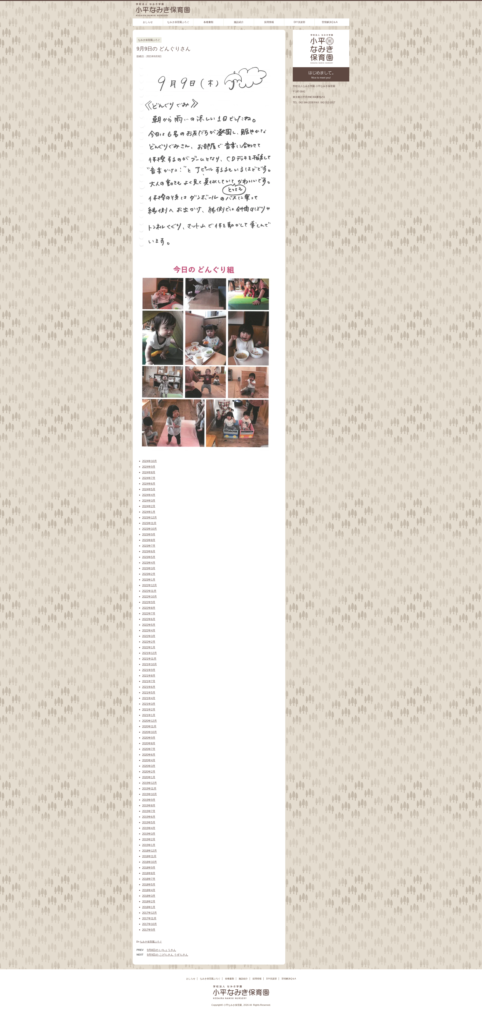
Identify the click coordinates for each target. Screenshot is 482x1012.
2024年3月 (148, 500)
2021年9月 (148, 670)
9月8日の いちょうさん (161, 950)
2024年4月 (148, 494)
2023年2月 (148, 574)
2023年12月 (149, 517)
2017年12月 (149, 912)
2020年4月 (148, 760)
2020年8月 (148, 743)
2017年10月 (149, 924)
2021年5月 (148, 692)
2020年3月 (148, 766)
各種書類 (208, 22)
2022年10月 (149, 596)
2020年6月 (148, 754)
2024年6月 (148, 483)
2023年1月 (148, 579)
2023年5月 (148, 557)
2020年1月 (148, 777)
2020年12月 (149, 720)
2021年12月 (149, 653)
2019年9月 (148, 799)
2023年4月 (148, 562)
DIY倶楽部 (299, 22)
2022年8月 (148, 607)
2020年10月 (149, 732)
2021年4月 (148, 698)
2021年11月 (149, 658)
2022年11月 (149, 590)
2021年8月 (148, 675)
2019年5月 (148, 822)
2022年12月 (149, 585)
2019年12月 (149, 782)
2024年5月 (148, 489)
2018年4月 (148, 890)
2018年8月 (148, 873)
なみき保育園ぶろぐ (178, 22)
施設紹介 (239, 22)
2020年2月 (148, 771)
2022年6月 (148, 619)
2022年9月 (148, 602)
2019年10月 (149, 794)
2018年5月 (148, 884)
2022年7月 (148, 613)
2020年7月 (148, 749)
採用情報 (269, 22)
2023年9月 (148, 534)
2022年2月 (148, 641)
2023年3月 (148, 568)
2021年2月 (148, 709)
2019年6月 (148, 816)
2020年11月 (149, 726)
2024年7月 (148, 478)
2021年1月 (148, 715)
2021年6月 (148, 686)
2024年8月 (148, 472)
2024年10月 (149, 461)
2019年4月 (148, 828)
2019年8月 (148, 805)
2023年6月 (148, 551)
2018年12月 (149, 850)
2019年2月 (148, 839)
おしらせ (148, 22)
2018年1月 (148, 907)
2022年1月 (148, 647)
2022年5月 (148, 624)
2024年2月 (148, 506)
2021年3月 (148, 703)
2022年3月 (148, 636)
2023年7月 (148, 545)
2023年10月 (149, 528)
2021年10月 (149, 664)
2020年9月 (148, 737)
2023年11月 (149, 523)
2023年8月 (148, 540)
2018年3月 (148, 895)
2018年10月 (149, 862)
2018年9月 (148, 867)
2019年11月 (149, 788)
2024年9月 (148, 466)
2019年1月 (148, 845)
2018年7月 (148, 878)
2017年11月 (149, 918)
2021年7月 (148, 681)
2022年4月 (148, 630)
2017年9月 (148, 929)
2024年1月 (148, 511)
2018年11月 (149, 856)
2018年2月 (148, 901)
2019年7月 (148, 811)
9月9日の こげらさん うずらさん (167, 954)
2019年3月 (148, 833)
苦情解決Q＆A (330, 22)
